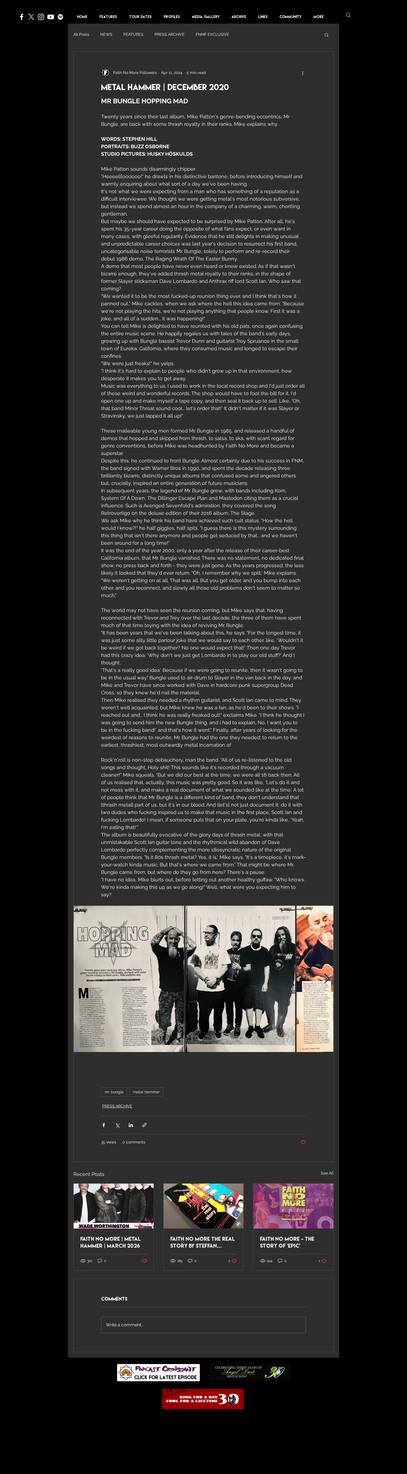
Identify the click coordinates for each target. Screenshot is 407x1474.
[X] (31, 17)
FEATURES (133, 34)
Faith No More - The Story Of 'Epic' (287, 1242)
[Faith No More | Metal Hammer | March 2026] (114, 1206)
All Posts (81, 34)
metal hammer (146, 1092)
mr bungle (114, 1092)
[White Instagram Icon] (41, 17)
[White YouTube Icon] (51, 17)
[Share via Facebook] (103, 1125)
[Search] (348, 15)
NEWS (106, 34)
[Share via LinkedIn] (130, 1125)
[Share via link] (144, 1125)
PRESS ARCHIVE (169, 34)
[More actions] (302, 72)
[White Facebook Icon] (21, 17)
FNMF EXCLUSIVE (212, 34)
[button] (173, 17)
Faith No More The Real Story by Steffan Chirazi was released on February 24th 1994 (202, 1242)
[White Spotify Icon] (60, 17)
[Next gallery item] (327, 978)
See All (327, 1173)
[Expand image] (129, 979)
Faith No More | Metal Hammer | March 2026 (110, 1242)
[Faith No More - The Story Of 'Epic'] (293, 1206)
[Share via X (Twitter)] (117, 1125)
